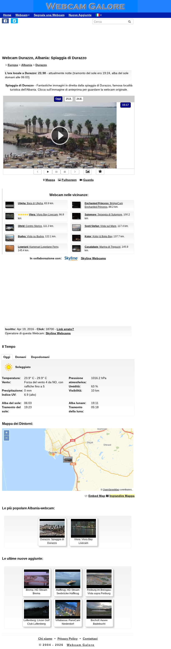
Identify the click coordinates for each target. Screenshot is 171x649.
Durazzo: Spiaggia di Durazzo (52, 541)
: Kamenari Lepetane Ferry (38, 246)
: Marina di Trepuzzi (103, 246)
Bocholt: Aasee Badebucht (99, 622)
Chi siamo (45, 638)
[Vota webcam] (100, 172)
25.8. (69, 98)
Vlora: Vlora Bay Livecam (83, 541)
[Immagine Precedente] (37, 171)
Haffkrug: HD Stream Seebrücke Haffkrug (67, 591)
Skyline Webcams (93, 258)
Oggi (58, 98)
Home (7, 15)
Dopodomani (40, 357)
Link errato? (65, 329)
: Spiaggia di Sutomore (103, 214)
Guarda (88, 180)
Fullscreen (69, 180)
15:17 (125, 104)
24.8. (79, 98)
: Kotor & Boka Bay (98, 236)
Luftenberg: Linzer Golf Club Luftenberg (36, 622)
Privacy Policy (68, 638)
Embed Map (96, 495)
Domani (20, 357)
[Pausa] (56, 171)
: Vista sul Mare (100, 226)
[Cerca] (129, 21)
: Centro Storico (30, 226)
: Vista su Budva (31, 236)
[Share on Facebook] (5, 21)
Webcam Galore (80, 645)
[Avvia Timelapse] (48, 171)
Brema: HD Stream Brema (36, 591)
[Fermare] (64, 171)
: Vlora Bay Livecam (43, 214)
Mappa (50, 180)
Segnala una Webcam (49, 15)
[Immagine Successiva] (75, 171)
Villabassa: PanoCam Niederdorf (67, 622)
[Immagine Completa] (87, 172)
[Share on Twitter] (14, 21)
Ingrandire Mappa (122, 495)
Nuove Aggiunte (80, 15)
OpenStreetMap (111, 489)
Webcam (21, 15)
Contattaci (90, 638)
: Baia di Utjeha (30, 203)
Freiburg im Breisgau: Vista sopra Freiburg (99, 591)
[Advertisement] (83, 37)
